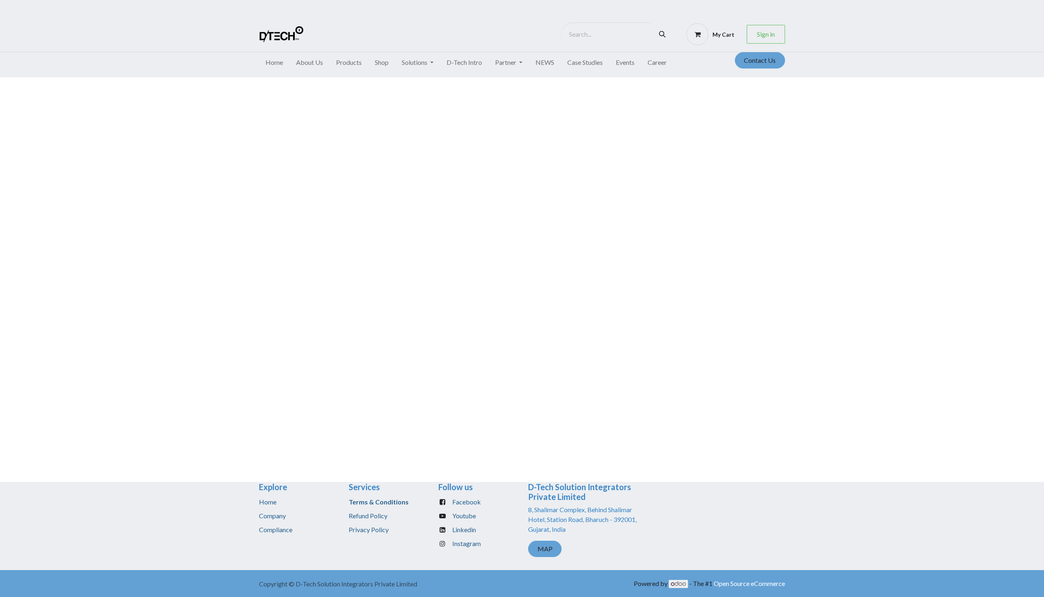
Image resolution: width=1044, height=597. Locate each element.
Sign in (766, 34)
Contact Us (760, 60)
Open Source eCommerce (749, 583)
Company (272, 516)
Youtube (464, 516)
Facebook (466, 502)
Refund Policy (368, 516)
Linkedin (464, 529)
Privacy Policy (369, 529)
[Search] (662, 34)
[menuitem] (274, 62)
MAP (545, 549)
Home (267, 502)
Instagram (466, 543)
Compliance (275, 529)
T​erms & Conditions (379, 502)
